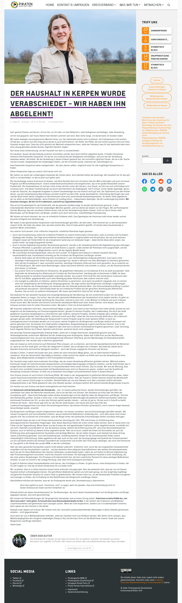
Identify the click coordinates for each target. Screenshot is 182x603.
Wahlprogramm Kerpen (157, 105)
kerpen (78, 548)
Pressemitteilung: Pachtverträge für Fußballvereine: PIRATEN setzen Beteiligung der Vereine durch (156, 131)
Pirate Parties (80, 585)
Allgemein (16, 122)
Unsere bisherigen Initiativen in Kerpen (157, 88)
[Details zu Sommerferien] (157, 30)
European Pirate (78, 583)
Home (50, 5)
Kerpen (26, 122)
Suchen (145, 156)
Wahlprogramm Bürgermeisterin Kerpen (157, 97)
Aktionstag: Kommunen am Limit (156, 125)
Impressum (73, 589)
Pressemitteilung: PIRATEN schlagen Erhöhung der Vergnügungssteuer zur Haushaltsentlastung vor (154, 142)
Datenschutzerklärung (78, 592)
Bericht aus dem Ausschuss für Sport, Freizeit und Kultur (155, 121)
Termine (156, 80)
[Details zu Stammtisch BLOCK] (157, 48)
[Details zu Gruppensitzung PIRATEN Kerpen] (157, 57)
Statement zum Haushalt (153, 117)
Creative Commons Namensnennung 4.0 (142, 581)
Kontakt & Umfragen (73, 5)
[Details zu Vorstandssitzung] (157, 39)
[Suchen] (167, 160)
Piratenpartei (76, 578)
